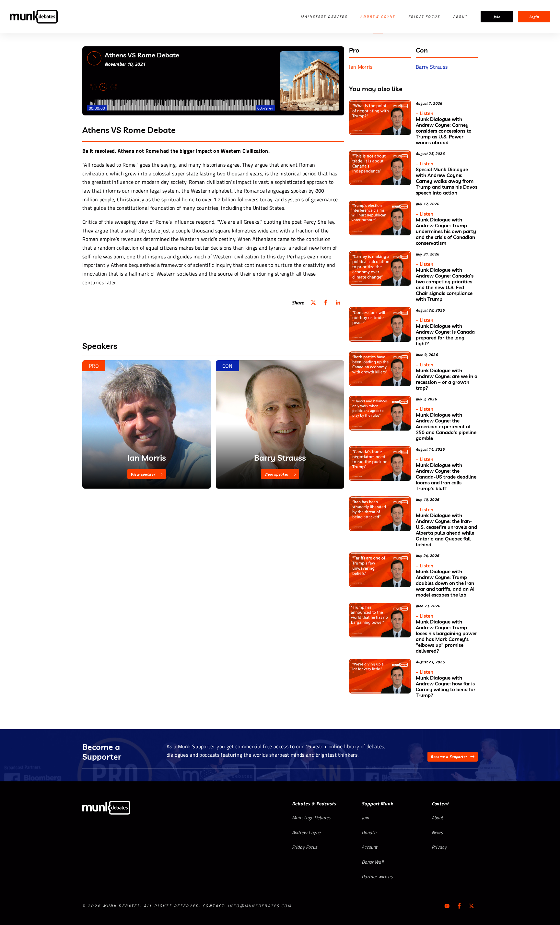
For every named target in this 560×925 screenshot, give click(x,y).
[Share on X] (313, 302)
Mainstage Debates (324, 16)
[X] (471, 906)
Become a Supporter (449, 756)
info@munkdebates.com (260, 906)
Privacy (439, 847)
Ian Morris (360, 67)
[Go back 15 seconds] (93, 87)
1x (103, 87)
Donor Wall (372, 862)
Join (497, 17)
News (437, 832)
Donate (369, 832)
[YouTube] (447, 906)
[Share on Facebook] (326, 302)
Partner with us (377, 876)
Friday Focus (424, 16)
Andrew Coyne (377, 16)
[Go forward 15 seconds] (113, 87)
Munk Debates (34, 17)
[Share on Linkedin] (338, 302)
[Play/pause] (94, 58)
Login (534, 17)
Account (369, 847)
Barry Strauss (432, 67)
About (460, 16)
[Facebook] (459, 906)
